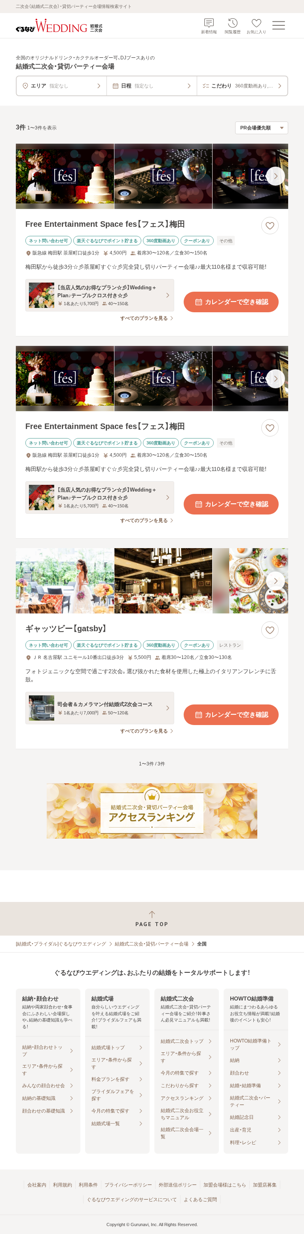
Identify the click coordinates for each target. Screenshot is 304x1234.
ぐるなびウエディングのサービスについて (132, 1199)
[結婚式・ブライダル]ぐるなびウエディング (61, 944)
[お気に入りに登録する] (270, 225)
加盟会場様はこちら (224, 1185)
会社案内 (36, 1185)
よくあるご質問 (200, 1199)
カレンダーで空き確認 (236, 301)
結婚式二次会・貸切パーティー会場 (151, 944)
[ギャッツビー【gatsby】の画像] (152, 580)
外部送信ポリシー (178, 1185)
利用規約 (62, 1185)
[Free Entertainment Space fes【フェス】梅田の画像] (152, 176)
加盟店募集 (265, 1185)
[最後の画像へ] (275, 176)
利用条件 (88, 1185)
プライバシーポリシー (128, 1185)
